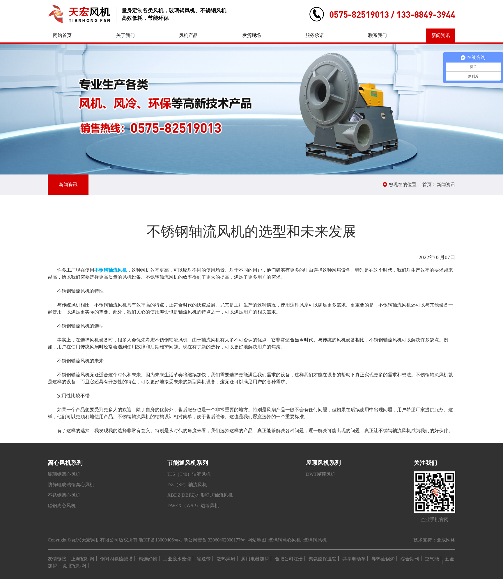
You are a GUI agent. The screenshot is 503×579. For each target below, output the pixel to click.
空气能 (432, 558)
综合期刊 (410, 558)
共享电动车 (354, 558)
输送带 (204, 558)
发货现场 (251, 35)
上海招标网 (82, 558)
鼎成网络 (446, 539)
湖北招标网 (74, 565)
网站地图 (256, 539)
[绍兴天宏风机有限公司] (79, 14)
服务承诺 (314, 35)
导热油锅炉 (383, 558)
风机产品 (188, 35)
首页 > (429, 184)
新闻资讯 (440, 35)
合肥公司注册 (289, 558)
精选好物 (148, 558)
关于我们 (125, 35)
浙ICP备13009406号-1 (160, 539)
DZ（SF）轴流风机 (187, 484)
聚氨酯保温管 (322, 558)
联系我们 (377, 35)
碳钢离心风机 (62, 505)
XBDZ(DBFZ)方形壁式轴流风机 (200, 495)
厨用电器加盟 (255, 558)
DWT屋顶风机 (320, 474)
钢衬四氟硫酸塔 (116, 558)
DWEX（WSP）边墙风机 (193, 505)
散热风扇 (226, 558)
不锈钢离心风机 (64, 495)
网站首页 (62, 35)
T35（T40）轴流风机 (188, 474)
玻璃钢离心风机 (64, 474)
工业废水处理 (177, 558)
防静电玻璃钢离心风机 (71, 484)
